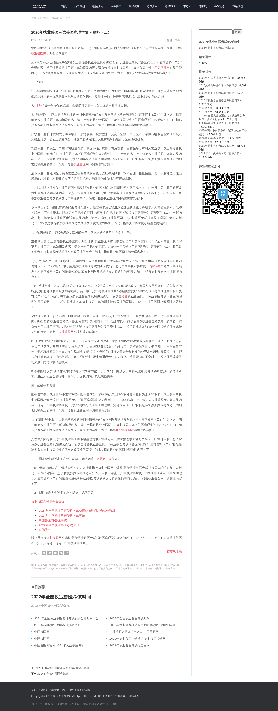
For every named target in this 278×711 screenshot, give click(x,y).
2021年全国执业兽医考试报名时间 (57, 625)
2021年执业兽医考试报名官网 (129, 645)
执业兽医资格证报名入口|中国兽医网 (134, 632)
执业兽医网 (38, 53)
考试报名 (170, 6)
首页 (64, 6)
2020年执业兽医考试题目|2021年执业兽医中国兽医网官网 (144, 625)
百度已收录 (174, 551)
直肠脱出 (45, 530)
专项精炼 (57, 18)
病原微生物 (104, 458)
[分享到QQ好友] (55, 553)
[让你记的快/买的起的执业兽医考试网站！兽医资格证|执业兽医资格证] (38, 6)
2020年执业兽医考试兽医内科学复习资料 (65, 668)
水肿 (39, 105)
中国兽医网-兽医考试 (53, 520)
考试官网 (43, 689)
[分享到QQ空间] (49, 553)
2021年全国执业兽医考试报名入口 (219, 153)
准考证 (187, 6)
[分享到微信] (61, 553)
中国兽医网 (41, 632)
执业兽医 (80, 164)
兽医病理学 (162, 67)
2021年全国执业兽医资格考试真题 (62, 515)
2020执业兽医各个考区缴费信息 (218, 85)
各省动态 (219, 6)
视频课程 (97, 6)
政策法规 (134, 6)
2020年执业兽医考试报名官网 (216, 145)
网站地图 (134, 696)
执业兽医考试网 (62, 696)
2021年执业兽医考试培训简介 (216, 47)
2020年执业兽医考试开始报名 (216, 93)
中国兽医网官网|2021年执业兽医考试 (59, 645)
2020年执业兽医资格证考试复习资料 (220, 100)
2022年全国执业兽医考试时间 (59, 525)
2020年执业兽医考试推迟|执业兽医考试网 (137, 638)
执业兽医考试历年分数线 (47, 501)
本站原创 (237, 6)
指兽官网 (55, 689)
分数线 (203, 6)
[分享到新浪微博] (44, 553)
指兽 (125, 296)
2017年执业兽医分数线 (54, 673)
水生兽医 (116, 6)
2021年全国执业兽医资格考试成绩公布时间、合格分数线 (77, 510)
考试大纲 (152, 6)
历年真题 (79, 6)
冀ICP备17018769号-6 (111, 696)
